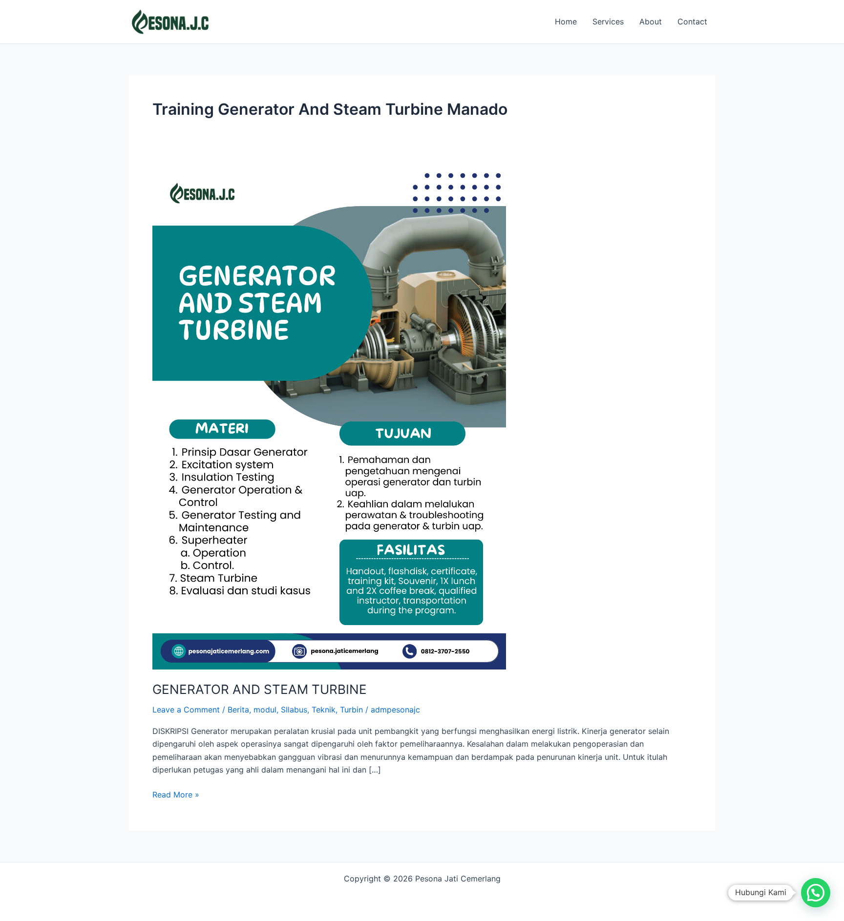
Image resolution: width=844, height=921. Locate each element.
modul (264, 709)
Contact (692, 21)
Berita (238, 709)
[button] (815, 892)
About (650, 21)
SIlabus (294, 709)
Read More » (175, 793)
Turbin (351, 709)
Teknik (324, 709)
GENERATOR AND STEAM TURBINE (259, 689)
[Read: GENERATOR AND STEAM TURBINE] (329, 418)
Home (566, 21)
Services (608, 21)
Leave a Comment (186, 709)
